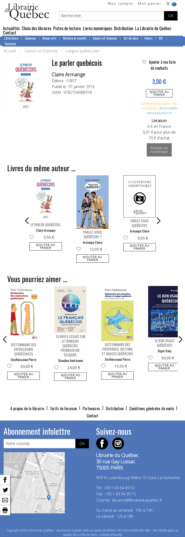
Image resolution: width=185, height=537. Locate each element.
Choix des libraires (36, 28)
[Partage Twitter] (5, 489)
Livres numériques (97, 28)
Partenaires (91, 408)
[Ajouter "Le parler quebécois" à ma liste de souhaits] (32, 237)
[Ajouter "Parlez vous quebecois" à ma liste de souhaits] (126, 238)
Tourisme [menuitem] (10, 43)
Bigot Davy (164, 350)
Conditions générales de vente (151, 408)
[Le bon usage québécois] (164, 311)
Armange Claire (92, 242)
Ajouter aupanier (159, 93)
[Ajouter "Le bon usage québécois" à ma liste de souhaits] (151, 358)
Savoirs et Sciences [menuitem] (105, 38)
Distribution (123, 28)
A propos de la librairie (27, 408)
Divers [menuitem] (148, 38)
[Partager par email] (5, 499)
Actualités (11, 28)
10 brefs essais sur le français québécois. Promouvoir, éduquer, (71, 345)
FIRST (71, 80)
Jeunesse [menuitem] (30, 38)
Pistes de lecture (67, 28)
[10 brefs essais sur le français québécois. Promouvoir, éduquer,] (70, 309)
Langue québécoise (82, 51)
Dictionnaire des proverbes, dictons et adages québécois (117, 349)
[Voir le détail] (45, 198)
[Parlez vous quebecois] (139, 196)
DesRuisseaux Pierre (23, 359)
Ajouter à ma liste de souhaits (162, 65)
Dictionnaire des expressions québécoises (23, 349)
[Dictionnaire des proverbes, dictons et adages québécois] (117, 313)
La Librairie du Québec (153, 28)
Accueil (10, 51)
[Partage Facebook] (5, 479)
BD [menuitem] (161, 38)
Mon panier (149, 4)
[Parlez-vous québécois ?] (92, 202)
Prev (27, 221)
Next (158, 221)
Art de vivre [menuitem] (131, 38)
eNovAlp (116, 535)
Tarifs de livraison (63, 408)
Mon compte (120, 4)
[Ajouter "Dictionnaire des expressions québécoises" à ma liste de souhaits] (10, 366)
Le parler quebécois (45, 224)
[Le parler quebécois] (45, 198)
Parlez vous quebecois (139, 223)
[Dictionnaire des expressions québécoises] (23, 313)
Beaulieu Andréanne (70, 360)
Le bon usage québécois (164, 343)
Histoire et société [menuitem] (74, 38)
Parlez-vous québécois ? (92, 234)
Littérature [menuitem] (11, 38)
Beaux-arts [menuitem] (49, 38)
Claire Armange (68, 74)
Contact (9, 32)
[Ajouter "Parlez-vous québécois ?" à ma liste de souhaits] (79, 249)
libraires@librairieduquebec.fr (161, 110)
